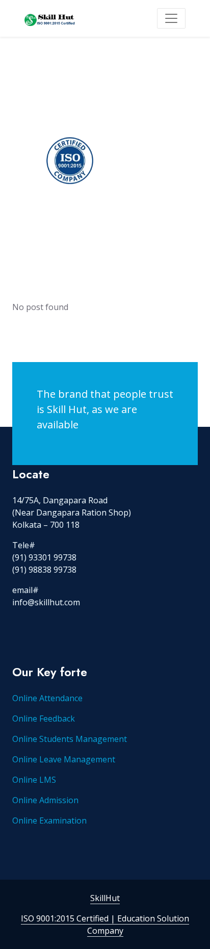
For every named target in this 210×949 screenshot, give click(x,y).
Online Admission (45, 800)
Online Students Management (69, 739)
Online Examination (49, 820)
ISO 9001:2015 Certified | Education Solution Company (105, 924)
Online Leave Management (63, 759)
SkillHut (105, 898)
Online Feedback (43, 718)
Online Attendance (47, 698)
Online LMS (34, 779)
